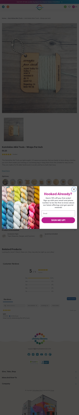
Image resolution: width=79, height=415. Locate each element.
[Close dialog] (73, 189)
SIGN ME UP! (58, 220)
